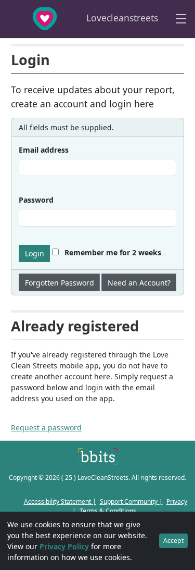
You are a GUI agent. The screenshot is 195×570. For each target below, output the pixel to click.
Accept (173, 540)
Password (36, 200)
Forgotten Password (59, 283)
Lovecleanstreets (121, 17)
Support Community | (131, 501)
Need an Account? (139, 283)
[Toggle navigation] (181, 19)
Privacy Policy (64, 546)
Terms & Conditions (108, 510)
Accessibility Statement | (60, 501)
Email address (44, 150)
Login (34, 253)
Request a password (46, 427)
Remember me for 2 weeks (111, 252)
